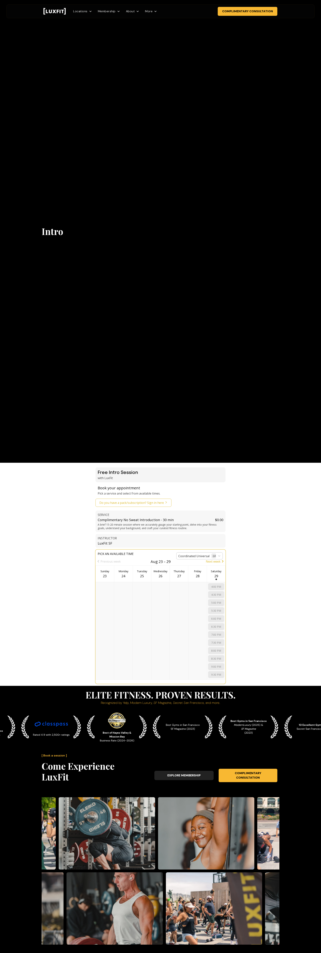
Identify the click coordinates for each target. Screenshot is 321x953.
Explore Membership (184, 775)
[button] (82, 11)
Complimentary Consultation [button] (247, 11)
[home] (54, 11)
